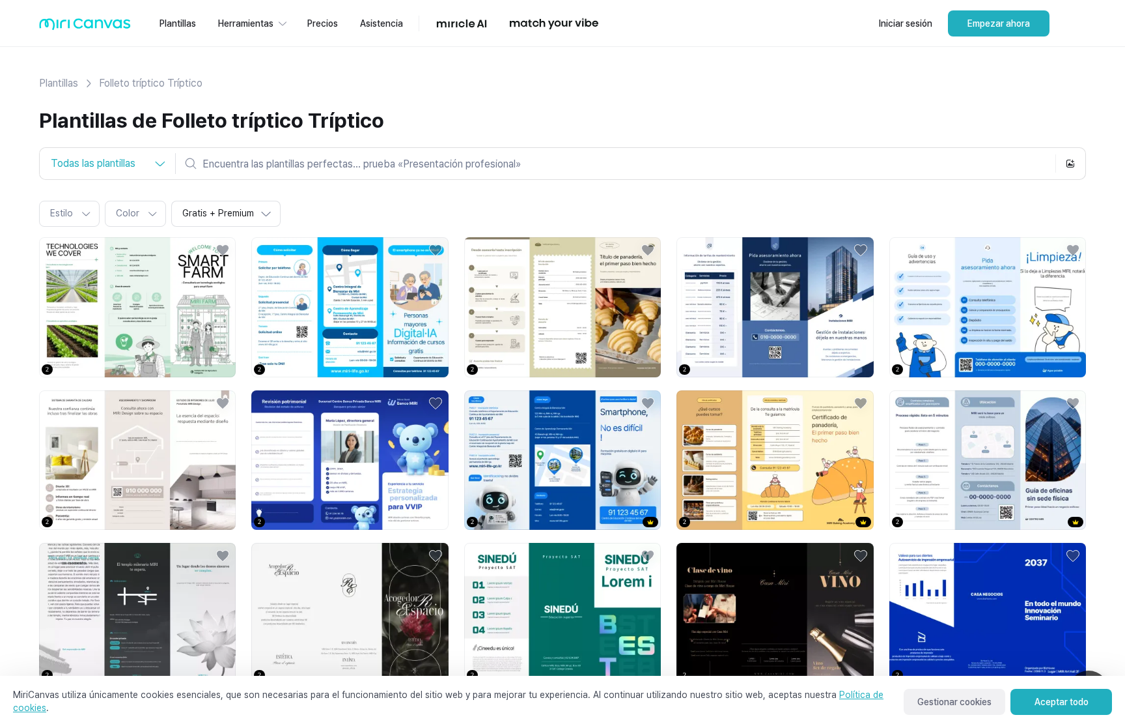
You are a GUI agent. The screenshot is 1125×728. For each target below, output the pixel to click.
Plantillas (58, 83)
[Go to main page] (85, 27)
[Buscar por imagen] (1070, 163)
